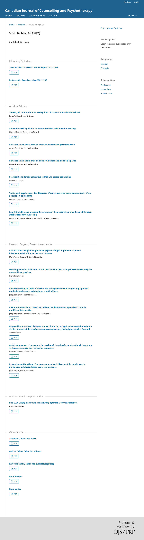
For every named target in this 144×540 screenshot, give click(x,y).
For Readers (106, 85)
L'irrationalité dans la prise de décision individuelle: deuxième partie (42, 160)
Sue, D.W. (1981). (43, 402)
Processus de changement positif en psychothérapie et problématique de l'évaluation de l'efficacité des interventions (45, 252)
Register (127, 2)
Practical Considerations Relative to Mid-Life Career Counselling (40, 177)
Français (105, 68)
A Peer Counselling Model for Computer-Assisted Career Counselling (42, 128)
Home (11, 24)
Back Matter (15, 489)
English (104, 64)
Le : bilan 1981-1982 (28, 80)
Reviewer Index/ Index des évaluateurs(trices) (31, 463)
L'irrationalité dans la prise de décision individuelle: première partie (42, 144)
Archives (21, 15)
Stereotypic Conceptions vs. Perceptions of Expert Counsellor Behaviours (44, 112)
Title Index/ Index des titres (22, 438)
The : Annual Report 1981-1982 (33, 67)
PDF (15, 72)
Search (133, 15)
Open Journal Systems (111, 28)
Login (136, 2)
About (52, 15)
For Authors (106, 89)
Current (8, 15)
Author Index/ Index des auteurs (25, 451)
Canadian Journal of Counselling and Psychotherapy (48, 10)
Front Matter (15, 476)
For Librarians (106, 93)
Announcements (37, 15)
